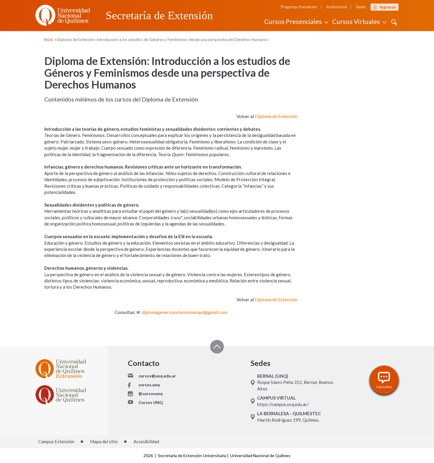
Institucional (336, 6)
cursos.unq (149, 384)
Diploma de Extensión (276, 116)
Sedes (361, 6)
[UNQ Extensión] (78, 368)
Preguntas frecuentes (299, 6)
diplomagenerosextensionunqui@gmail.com (184, 312)
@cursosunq (150, 393)
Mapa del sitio (104, 441)
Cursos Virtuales (356, 21)
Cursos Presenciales (293, 21)
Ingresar (388, 6)
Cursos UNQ (150, 402)
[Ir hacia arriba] (217, 347)
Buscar (393, 22)
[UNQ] (62, 14)
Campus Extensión (56, 441)
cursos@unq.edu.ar (157, 375)
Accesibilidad (146, 441)
